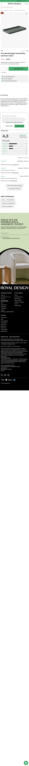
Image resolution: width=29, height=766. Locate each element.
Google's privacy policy (18, 122)
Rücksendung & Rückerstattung (4, 301)
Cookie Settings (9, 125)
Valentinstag (4, 317)
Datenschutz (4, 304)
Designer (3, 309)
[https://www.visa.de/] (2, 379)
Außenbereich (18, 305)
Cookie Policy (4, 308)
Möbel (16, 295)
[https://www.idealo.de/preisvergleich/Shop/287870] (14, 380)
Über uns (3, 295)
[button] (25, 3)
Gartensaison (4, 322)
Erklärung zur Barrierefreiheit (7, 311)
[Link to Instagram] (5, 375)
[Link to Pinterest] (8, 375)
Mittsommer (4, 324)
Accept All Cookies (19, 126)
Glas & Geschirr (18, 300)
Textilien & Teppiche (19, 302)
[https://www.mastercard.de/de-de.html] (6, 380)
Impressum (3, 306)
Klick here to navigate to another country (10, 346)
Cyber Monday (4, 329)
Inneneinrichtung (18, 296)
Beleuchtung (17, 298)
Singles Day (3, 326)
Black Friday (3, 327)
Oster (2, 319)
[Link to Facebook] (2, 375)
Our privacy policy (9, 122)
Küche (16, 303)
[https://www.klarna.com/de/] (10, 379)
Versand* (3, 298)
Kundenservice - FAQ (6, 296)
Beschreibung (4, 95)
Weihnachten (4, 331)
